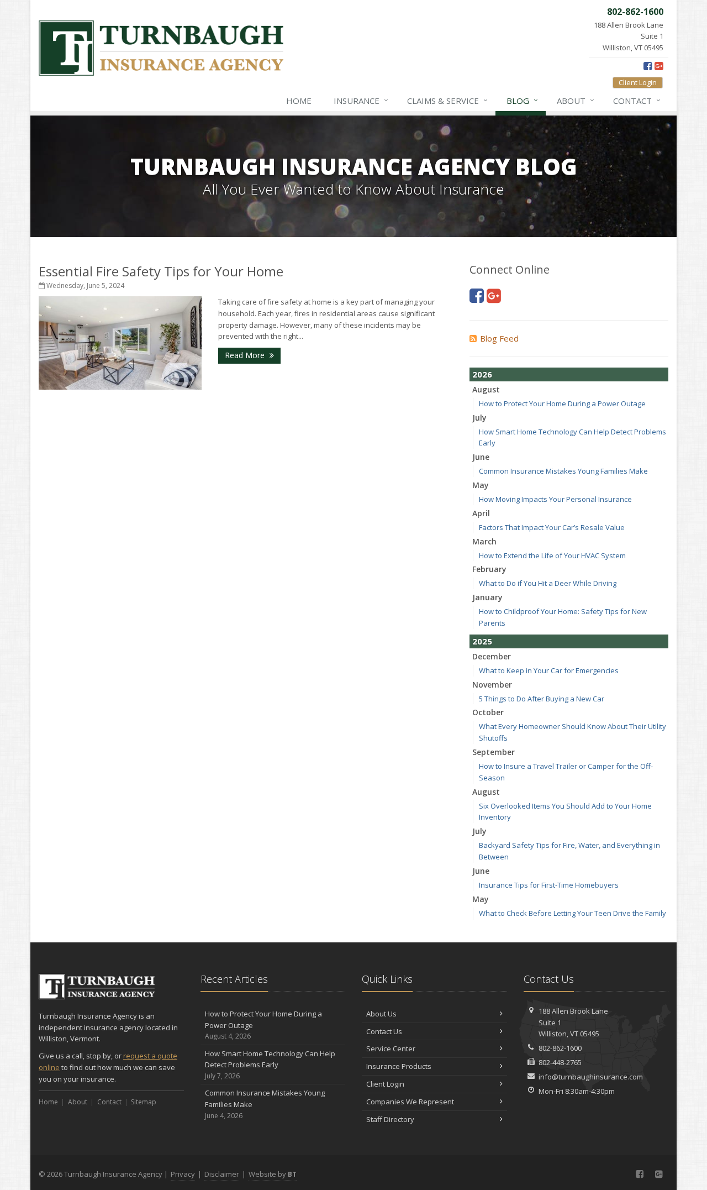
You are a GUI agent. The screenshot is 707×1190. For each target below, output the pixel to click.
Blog (522, 100)
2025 (482, 641)
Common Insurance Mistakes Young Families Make (563, 471)
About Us (381, 1014)
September (493, 752)
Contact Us (384, 1031)
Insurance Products (398, 1066)
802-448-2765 (560, 1062)
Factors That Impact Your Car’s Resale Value (552, 527)
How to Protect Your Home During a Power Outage (562, 403)
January (487, 597)
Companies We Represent (410, 1102)
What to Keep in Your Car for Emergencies (549, 670)
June (480, 457)
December (491, 656)
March (484, 541)
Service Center (390, 1048)
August (486, 389)
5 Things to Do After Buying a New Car (541, 699)
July (479, 417)
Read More (246, 355)
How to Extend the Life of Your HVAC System (552, 555)
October (488, 712)
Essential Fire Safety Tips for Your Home (161, 271)
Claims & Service (447, 100)
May (480, 485)
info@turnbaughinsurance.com (591, 1077)
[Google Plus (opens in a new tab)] (659, 65)
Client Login (638, 82)
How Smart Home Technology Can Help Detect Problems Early (270, 1065)
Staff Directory (390, 1119)
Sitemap (143, 1102)
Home (299, 100)
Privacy (183, 1174)
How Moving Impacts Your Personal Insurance (555, 499)
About (575, 100)
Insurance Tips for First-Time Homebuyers (549, 885)
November (492, 684)
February (489, 569)
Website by (273, 1174)
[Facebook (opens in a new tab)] (647, 65)
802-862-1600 (560, 1048)
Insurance (361, 100)
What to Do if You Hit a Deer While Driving (547, 583)
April (481, 513)
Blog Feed (499, 338)
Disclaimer (221, 1174)
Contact (637, 100)
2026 (482, 374)
